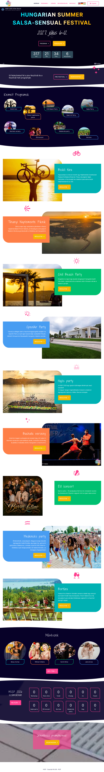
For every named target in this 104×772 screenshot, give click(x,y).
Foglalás (94, 3)
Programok (44, 3)
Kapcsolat (72, 3)
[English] (79, 3)
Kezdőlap (36, 3)
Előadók (53, 3)
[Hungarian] (84, 3)
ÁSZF (59, 769)
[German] (82, 3)
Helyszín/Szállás (63, 3)
